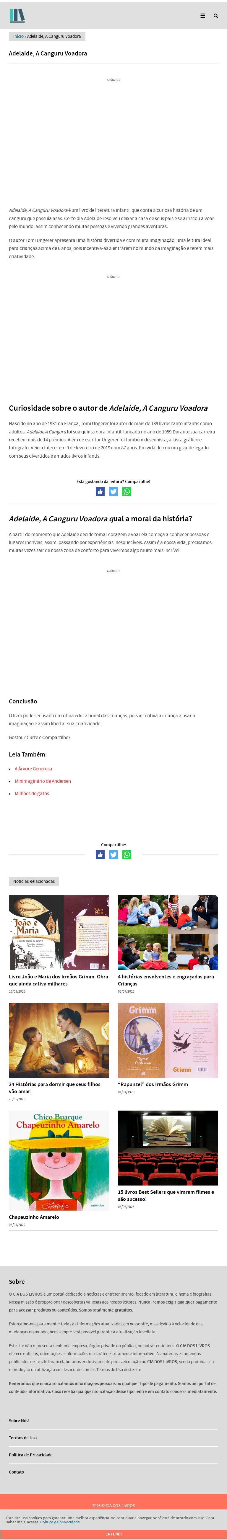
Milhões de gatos (32, 793)
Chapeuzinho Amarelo (34, 1217)
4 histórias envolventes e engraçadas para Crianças (166, 980)
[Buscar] (216, 16)
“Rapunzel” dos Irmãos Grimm (153, 1084)
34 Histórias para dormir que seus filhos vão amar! (54, 1088)
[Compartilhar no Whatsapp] (126, 491)
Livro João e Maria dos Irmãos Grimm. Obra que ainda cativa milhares (58, 980)
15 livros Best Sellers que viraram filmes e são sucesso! (166, 1195)
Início (18, 36)
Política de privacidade (60, 1522)
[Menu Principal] (202, 16)
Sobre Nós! (19, 1421)
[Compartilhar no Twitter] (113, 491)
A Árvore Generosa (33, 769)
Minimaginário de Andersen (43, 781)
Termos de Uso (23, 1438)
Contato (16, 1472)
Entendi (114, 1534)
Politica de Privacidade (31, 1455)
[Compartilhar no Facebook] (100, 491)
